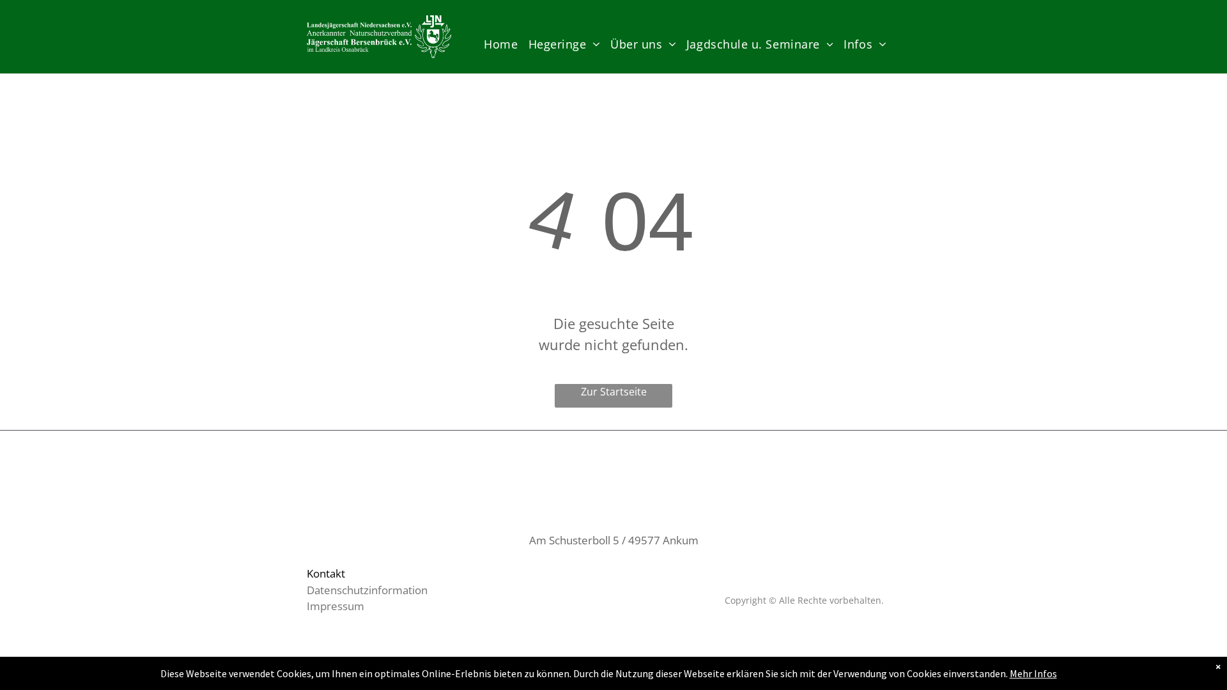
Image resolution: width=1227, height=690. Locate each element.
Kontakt (326, 573)
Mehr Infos (1033, 673)
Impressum (335, 606)
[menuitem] (501, 44)
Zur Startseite (614, 392)
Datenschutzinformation (367, 590)
